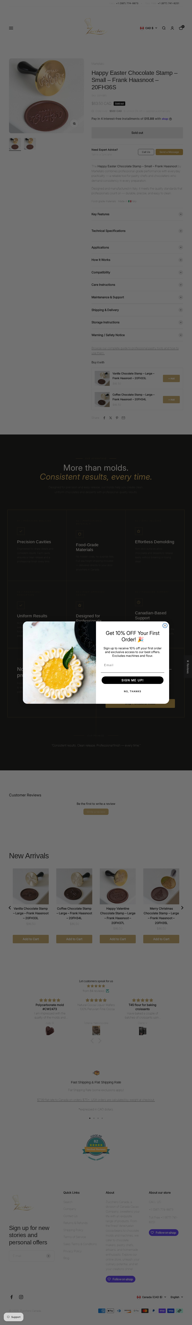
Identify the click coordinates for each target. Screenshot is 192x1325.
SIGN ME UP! (133, 680)
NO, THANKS (132, 691)
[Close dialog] (165, 625)
